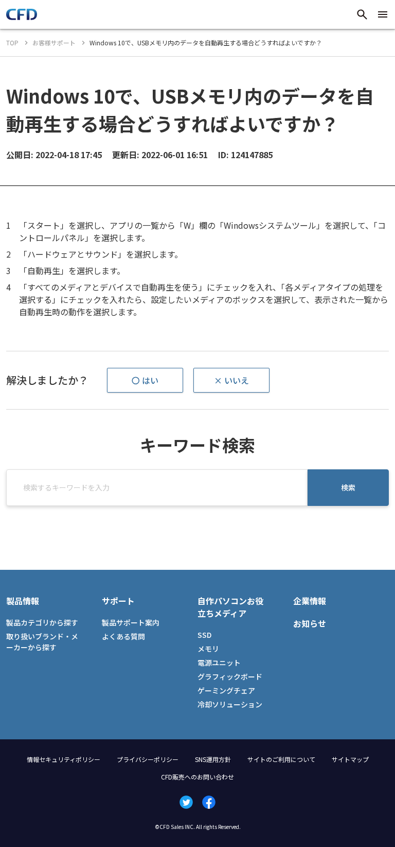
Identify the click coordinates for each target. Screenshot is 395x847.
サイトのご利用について (281, 759)
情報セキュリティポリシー (63, 759)
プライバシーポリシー (147, 759)
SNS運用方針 (213, 759)
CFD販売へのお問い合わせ (197, 776)
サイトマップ (350, 759)
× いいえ (231, 380)
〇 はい (145, 380)
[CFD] (21, 17)
